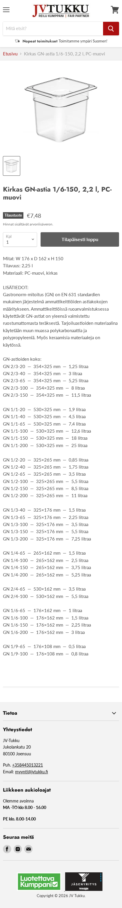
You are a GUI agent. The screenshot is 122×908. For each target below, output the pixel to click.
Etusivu (10, 53)
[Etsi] (111, 28)
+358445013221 (27, 764)
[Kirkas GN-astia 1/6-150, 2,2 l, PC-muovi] (11, 165)
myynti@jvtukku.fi (31, 771)
